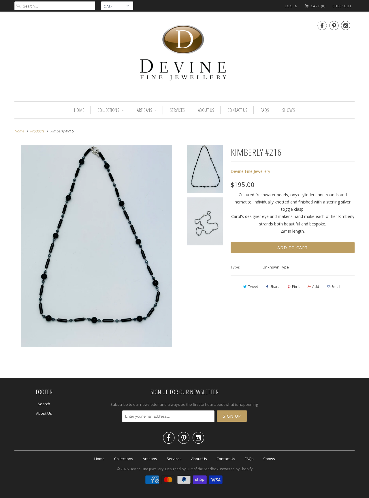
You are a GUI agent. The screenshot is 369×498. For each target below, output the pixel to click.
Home (79, 110)
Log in (291, 6)
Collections (108, 110)
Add (315, 286)
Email (336, 286)
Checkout (342, 6)
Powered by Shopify (236, 468)
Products (37, 131)
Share (275, 286)
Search (44, 403)
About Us (206, 110)
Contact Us (237, 110)
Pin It (296, 286)
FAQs (265, 110)
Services (177, 110)
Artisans (144, 110)
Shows (288, 110)
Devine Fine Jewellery (250, 171)
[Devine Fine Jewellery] (184, 57)
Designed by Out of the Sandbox (191, 468)
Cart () (317, 6)
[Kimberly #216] (96, 246)
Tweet (253, 286)
